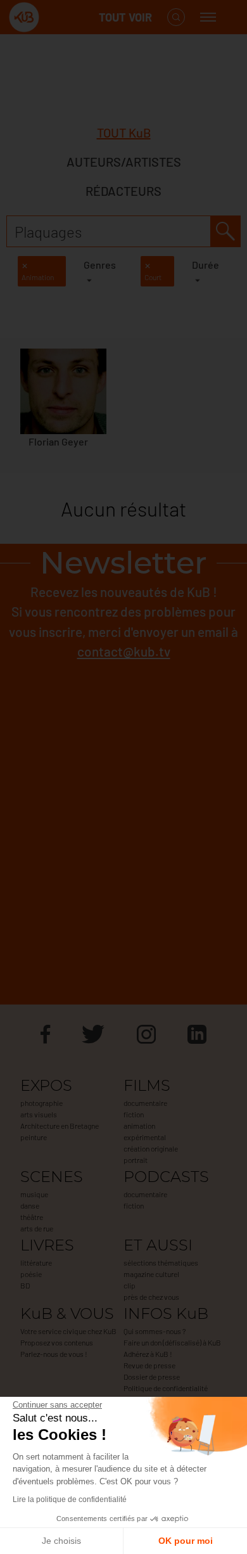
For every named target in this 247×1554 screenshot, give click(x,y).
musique (34, 1194)
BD (25, 1285)
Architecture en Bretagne (59, 1125)
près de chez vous (151, 1296)
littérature (36, 1262)
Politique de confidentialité (166, 1388)
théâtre (31, 1216)
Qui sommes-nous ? (155, 1330)
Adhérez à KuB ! (148, 1353)
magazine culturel (151, 1273)
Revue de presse (149, 1365)
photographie (41, 1102)
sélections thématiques (161, 1262)
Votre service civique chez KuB (68, 1330)
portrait (136, 1159)
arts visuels (38, 1114)
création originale (151, 1148)
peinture (33, 1137)
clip (130, 1285)
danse (29, 1205)
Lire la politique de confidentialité (70, 1499)
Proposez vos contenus (56, 1342)
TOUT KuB (124, 132)
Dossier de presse (152, 1376)
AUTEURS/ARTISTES (123, 161)
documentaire (145, 1102)
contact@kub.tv (123, 651)
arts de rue (36, 1228)
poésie (31, 1273)
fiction (134, 1114)
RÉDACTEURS (124, 190)
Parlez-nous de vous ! (53, 1353)
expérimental (145, 1137)
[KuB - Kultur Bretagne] (59, 17)
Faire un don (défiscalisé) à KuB (172, 1342)
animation (139, 1125)
